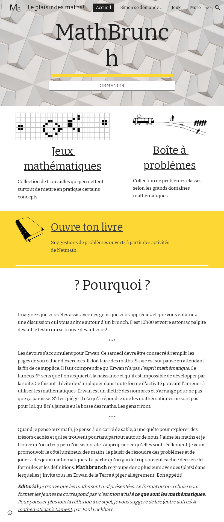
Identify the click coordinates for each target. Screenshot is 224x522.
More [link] (195, 7)
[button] (217, 7)
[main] (112, 48)
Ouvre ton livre (87, 227)
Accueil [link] (103, 7)
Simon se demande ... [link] (141, 7)
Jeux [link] (176, 7)
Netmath (66, 250)
